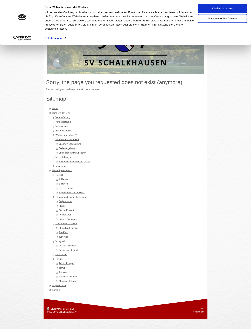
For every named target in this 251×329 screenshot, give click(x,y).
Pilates (62, 206)
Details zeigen (53, 38)
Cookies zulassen (222, 8)
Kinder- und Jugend (68, 250)
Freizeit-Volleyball (67, 245)
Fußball (59, 175)
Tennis (58, 259)
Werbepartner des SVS (66, 135)
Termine (63, 268)
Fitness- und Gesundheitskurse (70, 197)
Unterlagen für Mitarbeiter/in (72, 152)
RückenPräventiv (67, 210)
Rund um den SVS (61, 113)
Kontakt (56, 290)
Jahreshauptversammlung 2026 (74, 161)
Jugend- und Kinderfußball (72, 192)
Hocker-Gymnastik (68, 219)
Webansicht (198, 311)
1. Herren (63, 179)
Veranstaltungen (63, 157)
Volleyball (60, 241)
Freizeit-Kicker (66, 188)
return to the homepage (87, 89)
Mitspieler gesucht (68, 276)
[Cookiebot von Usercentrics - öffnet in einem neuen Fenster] (22, 38)
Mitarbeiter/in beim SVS (67, 139)
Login (201, 308)
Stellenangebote (67, 148)
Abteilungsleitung (67, 281)
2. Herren (63, 183)
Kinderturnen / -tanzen (66, 223)
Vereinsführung (62, 117)
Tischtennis (61, 254)
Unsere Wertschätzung (70, 144)
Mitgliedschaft (59, 285)
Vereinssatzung (63, 122)
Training (63, 272)
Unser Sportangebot (62, 170)
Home (55, 108)
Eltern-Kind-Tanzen (68, 228)
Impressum (61, 166)
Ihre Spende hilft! (63, 130)
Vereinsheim (61, 126)
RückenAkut (65, 214)
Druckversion (57, 309)
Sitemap (70, 309)
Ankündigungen (66, 263)
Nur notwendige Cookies (222, 18)
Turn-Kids (63, 237)
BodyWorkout (65, 201)
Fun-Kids (63, 232)
